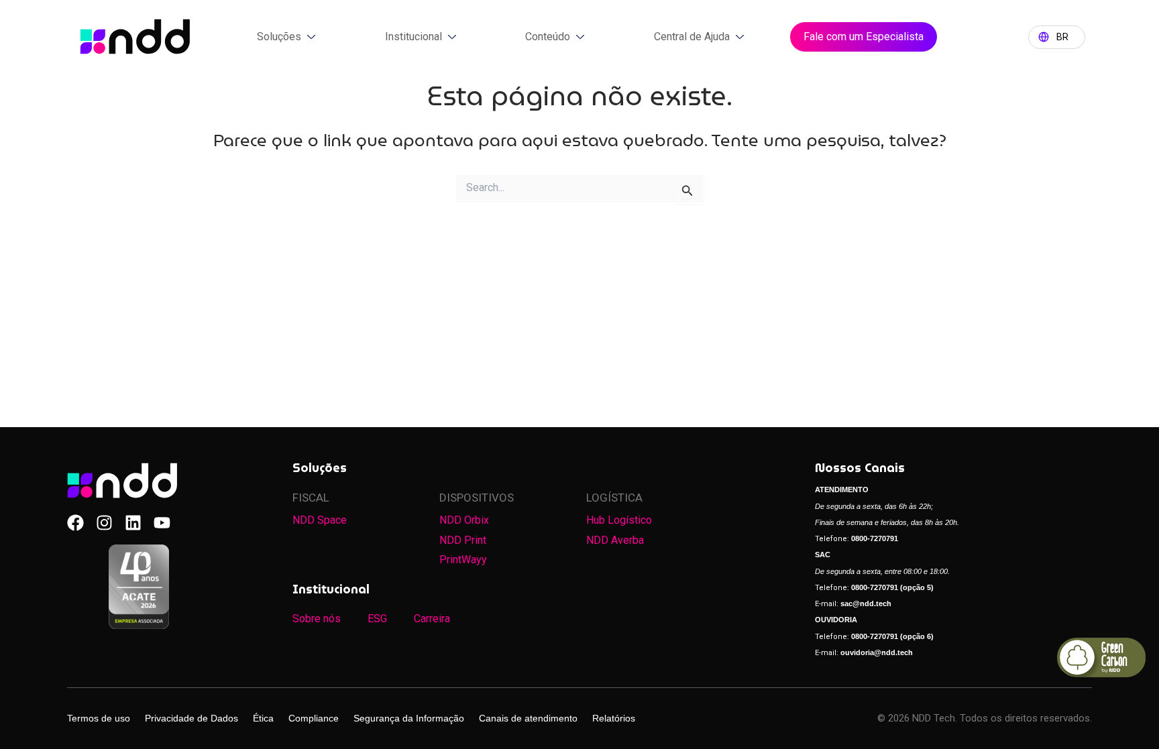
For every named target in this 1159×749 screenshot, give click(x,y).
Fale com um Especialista (864, 36)
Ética (263, 718)
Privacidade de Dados (191, 718)
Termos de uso (98, 718)
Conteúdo (547, 36)
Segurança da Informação (408, 718)
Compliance (313, 718)
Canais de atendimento (528, 718)
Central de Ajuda (692, 36)
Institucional (413, 36)
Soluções (279, 36)
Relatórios (613, 718)
